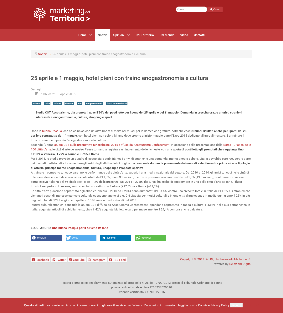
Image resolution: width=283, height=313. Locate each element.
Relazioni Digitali (240, 264)
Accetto (236, 305)
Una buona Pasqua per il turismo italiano (80, 228)
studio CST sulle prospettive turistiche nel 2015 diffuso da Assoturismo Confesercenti (112, 145)
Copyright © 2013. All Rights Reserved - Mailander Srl (216, 259)
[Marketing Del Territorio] (62, 14)
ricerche (69, 103)
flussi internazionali (117, 103)
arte (79, 103)
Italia (47, 103)
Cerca (216, 9)
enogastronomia (94, 103)
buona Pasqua (52, 131)
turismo (36, 103)
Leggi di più (251, 305)
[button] (46, 238)
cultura (57, 103)
